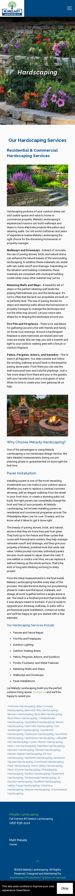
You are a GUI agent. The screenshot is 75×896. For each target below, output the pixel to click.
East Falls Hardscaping (39, 726)
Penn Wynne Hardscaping (24, 769)
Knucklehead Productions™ (26, 877)
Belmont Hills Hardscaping (41, 710)
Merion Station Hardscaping (25, 753)
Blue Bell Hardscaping (48, 714)
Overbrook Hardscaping (49, 761)
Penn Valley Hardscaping (46, 765)
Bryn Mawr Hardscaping (22, 718)
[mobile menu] (69, 8)
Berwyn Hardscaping (20, 714)
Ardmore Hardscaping (21, 706)
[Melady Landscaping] (12, 8)
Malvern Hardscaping (21, 749)
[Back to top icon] (37, 861)
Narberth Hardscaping (38, 757)
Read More (23, 890)
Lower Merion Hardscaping (46, 742)
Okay (65, 888)
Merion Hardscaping (47, 749)
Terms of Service (54, 877)
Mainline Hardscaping (50, 745)
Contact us (39, 692)
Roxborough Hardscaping (40, 777)
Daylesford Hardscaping (39, 722)
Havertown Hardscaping (39, 738)
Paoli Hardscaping (19, 765)
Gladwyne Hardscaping (39, 734)
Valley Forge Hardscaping (24, 785)
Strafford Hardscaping (47, 781)
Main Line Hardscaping (22, 745)
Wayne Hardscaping (37, 789)
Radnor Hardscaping (37, 773)
